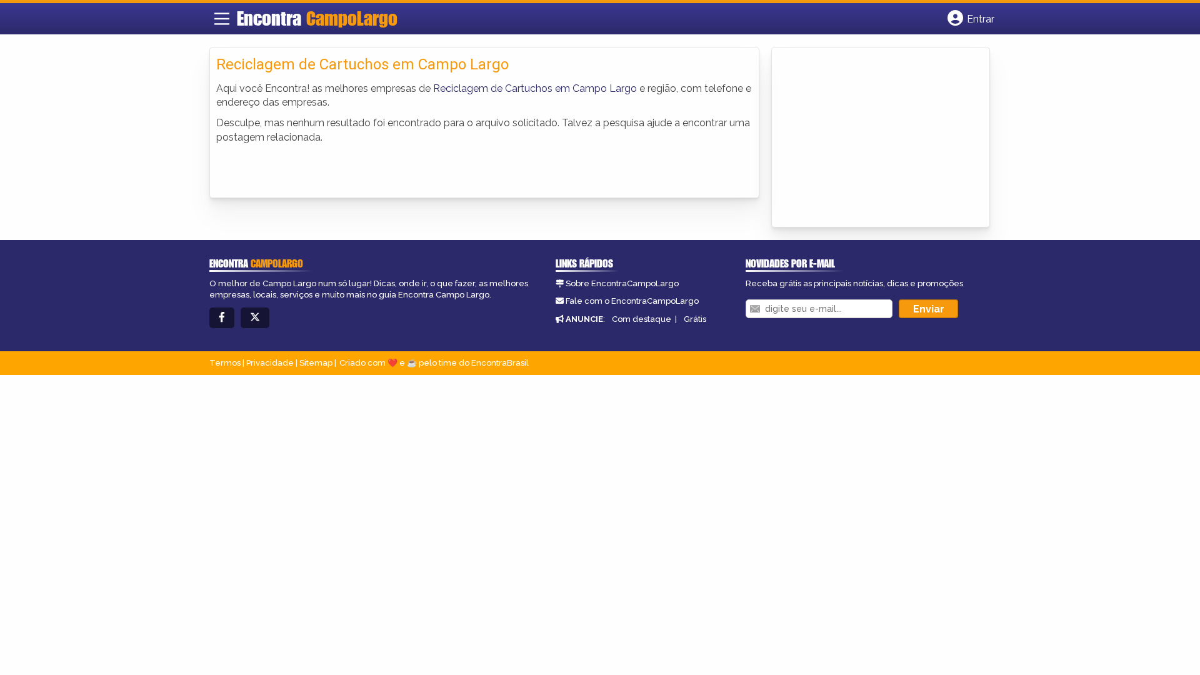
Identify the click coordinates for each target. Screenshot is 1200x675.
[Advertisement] (872, 138)
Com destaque (641, 319)
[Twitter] (255, 318)
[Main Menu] (221, 18)
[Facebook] (221, 318)
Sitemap (315, 363)
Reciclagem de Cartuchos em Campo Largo (535, 88)
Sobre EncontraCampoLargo (622, 283)
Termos (225, 363)
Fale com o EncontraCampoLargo (632, 301)
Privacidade (270, 363)
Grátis (695, 319)
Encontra (317, 18)
